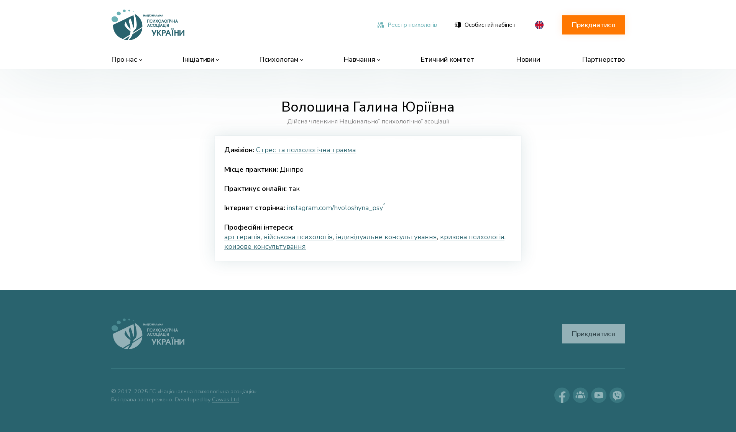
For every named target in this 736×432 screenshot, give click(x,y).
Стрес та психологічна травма (306, 149)
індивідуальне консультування (386, 236)
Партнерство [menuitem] (603, 59)
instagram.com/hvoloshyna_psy (335, 207)
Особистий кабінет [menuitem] (490, 25)
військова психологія (298, 236)
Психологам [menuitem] (278, 59)
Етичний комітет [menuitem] (447, 59)
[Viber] (617, 395)
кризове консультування (265, 246)
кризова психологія (472, 236)
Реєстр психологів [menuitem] (412, 25)
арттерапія (242, 236)
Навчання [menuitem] (359, 59)
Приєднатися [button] (593, 25)
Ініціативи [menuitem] (198, 59)
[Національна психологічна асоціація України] (148, 25)
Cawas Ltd (225, 399)
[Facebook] (562, 395)
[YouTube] (598, 395)
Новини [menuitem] (528, 59)
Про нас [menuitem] (124, 59)
